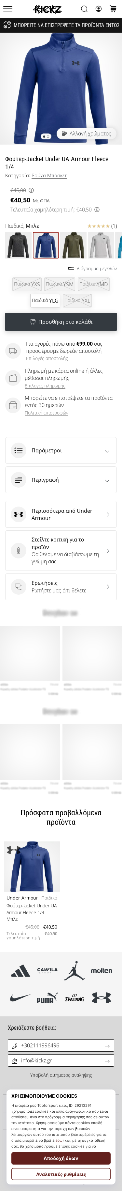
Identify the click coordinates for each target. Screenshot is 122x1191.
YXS (27, 284)
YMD (93, 284)
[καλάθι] (113, 9)
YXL (77, 300)
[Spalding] (74, 997)
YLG (45, 300)
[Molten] (101, 970)
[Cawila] (47, 970)
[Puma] (47, 997)
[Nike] (20, 997)
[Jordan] (74, 970)
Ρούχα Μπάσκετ (49, 175)
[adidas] (20, 970)
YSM (60, 284)
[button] (61, 450)
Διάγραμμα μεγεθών (97, 268)
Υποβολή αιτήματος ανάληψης (61, 1075)
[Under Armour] (101, 997)
